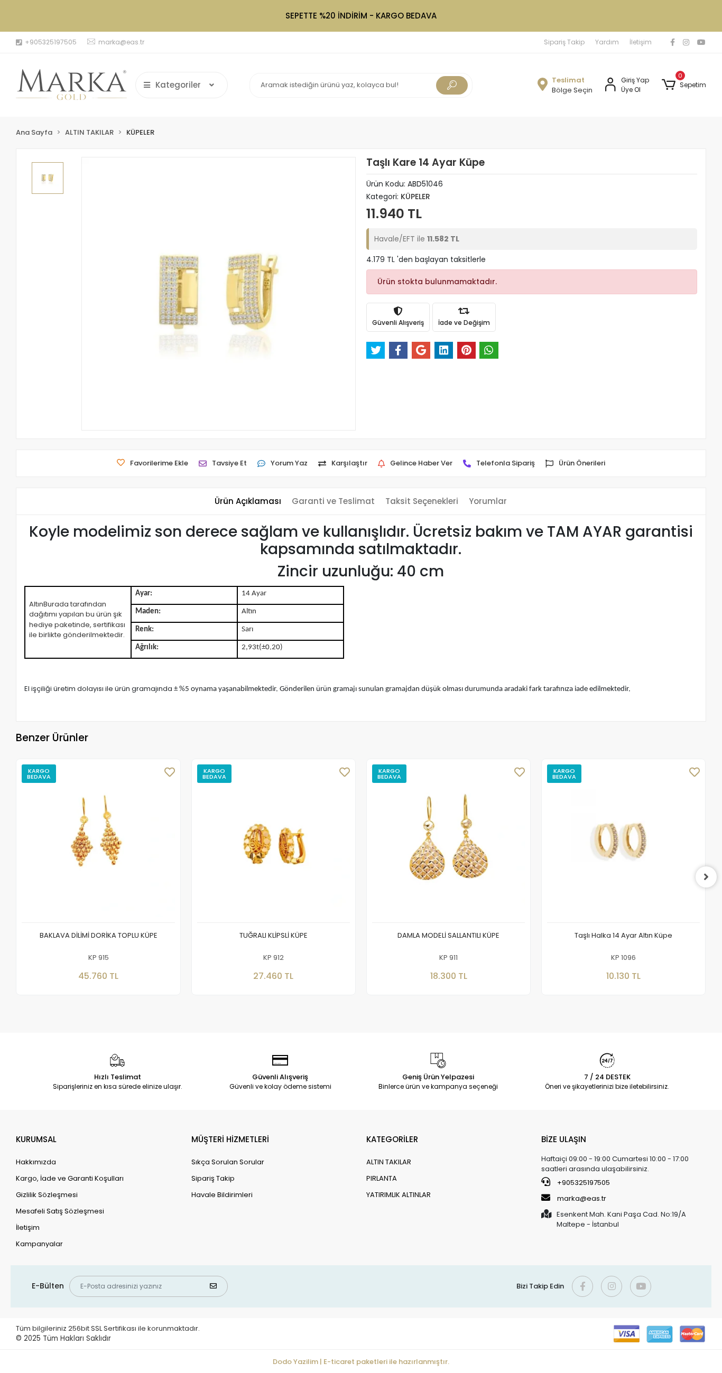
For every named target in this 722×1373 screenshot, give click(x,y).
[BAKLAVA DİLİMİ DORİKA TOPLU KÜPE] (98, 843)
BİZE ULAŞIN (563, 1139)
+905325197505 (583, 1183)
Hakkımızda (36, 1162)
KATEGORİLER (392, 1139)
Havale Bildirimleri (222, 1195)
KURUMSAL (36, 1139)
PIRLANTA (381, 1178)
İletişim (641, 42)
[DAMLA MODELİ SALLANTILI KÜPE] (448, 843)
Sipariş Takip (564, 42)
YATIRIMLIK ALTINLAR (398, 1195)
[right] (706, 877)
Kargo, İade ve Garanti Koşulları (70, 1178)
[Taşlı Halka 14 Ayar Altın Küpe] (623, 843)
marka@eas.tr (581, 1198)
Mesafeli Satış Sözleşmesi (60, 1211)
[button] (684, 85)
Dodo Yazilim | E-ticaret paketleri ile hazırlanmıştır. (361, 1362)
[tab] (248, 501)
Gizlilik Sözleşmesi (47, 1195)
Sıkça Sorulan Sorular (227, 1162)
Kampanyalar (39, 1244)
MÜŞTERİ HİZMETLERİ (230, 1139)
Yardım (607, 42)
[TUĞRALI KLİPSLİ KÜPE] (273, 843)
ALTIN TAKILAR (388, 1162)
